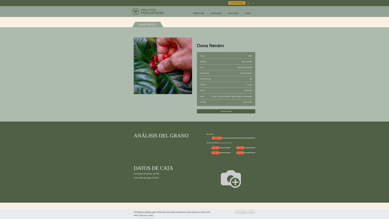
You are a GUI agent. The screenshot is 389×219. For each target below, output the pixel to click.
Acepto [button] (252, 212)
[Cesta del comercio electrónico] (249, 3)
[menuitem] (198, 13)
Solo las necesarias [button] (241, 212)
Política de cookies (146, 215)
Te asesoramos (237, 3)
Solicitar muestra (226, 111)
